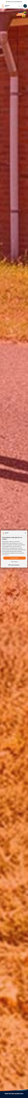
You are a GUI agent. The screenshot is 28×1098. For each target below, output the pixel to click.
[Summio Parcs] (8, 6)
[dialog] (14, 549)
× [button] (25, 533)
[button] (14, 565)
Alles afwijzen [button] (14, 561)
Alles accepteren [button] (14, 558)
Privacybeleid (5, 554)
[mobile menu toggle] (25, 6)
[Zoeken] (21, 6)
